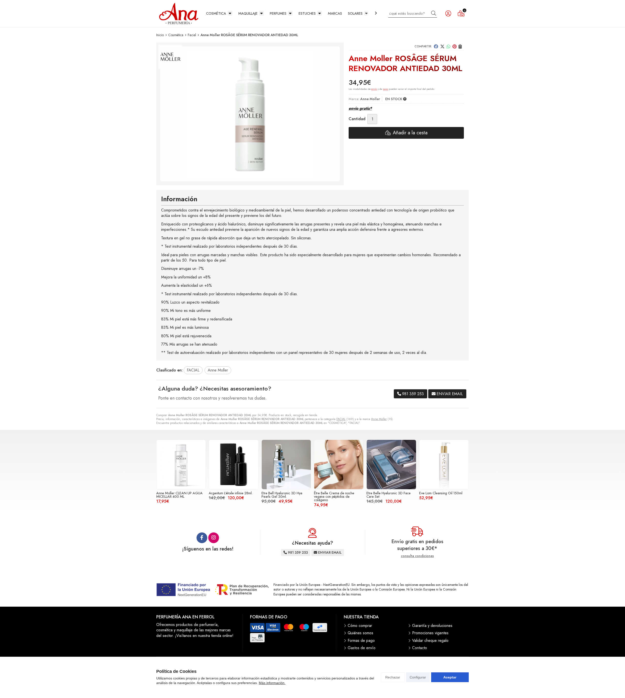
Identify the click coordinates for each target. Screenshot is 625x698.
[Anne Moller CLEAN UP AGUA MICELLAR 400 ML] (181, 464)
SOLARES (355, 13)
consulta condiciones (417, 556)
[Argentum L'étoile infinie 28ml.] (233, 464)
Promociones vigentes (430, 633)
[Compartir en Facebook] (436, 46)
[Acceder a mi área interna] (448, 13)
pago (385, 89)
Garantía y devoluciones (432, 625)
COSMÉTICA (216, 13)
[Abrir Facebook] (202, 538)
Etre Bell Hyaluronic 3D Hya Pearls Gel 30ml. (281, 495)
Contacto (419, 648)
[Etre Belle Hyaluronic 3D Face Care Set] (391, 464)
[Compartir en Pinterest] (454, 46)
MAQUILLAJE (248, 13)
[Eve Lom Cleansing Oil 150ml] (444, 464)
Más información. (272, 683)
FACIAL (340, 419)
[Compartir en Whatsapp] (448, 46)
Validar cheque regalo (430, 640)
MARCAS (335, 13)
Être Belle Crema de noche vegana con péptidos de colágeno (334, 497)
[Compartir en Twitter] (442, 46)
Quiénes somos (360, 633)
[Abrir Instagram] (214, 538)
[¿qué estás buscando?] (412, 13)
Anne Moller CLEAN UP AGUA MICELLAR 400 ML (179, 495)
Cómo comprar (360, 625)
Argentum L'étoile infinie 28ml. (231, 493)
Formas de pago (361, 640)
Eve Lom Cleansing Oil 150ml (440, 493)
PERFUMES (278, 13)
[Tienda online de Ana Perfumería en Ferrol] (178, 13)
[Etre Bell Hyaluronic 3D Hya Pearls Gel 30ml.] (286, 464)
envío (374, 89)
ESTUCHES (307, 13)
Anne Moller (379, 419)
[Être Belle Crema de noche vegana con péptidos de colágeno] (338, 464)
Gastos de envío (361, 648)
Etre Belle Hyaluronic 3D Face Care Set (388, 495)
